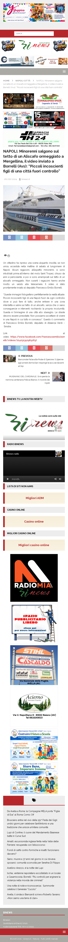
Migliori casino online (35, 545)
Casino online (35, 521)
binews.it (26, 179)
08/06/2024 (10, 179)
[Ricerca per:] (34, 33)
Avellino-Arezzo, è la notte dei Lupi (25, 868)
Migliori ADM (35, 498)
